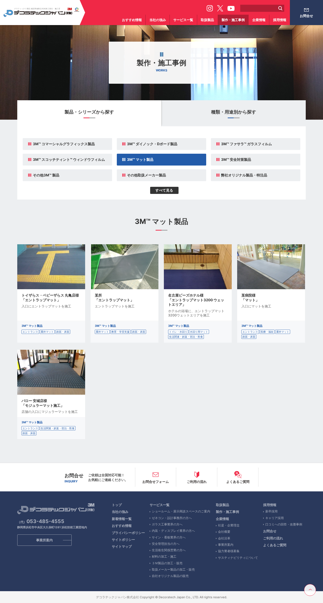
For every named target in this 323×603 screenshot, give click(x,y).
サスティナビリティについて (238, 557)
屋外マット (47, 331)
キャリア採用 (274, 518)
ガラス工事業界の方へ (167, 524)
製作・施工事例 (233, 20)
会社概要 (224, 531)
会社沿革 (224, 538)
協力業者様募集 (229, 551)
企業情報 (259, 20)
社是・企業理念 (229, 525)
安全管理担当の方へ (165, 544)
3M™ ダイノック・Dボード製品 (152, 144)
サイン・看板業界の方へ (169, 537)
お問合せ (306, 16)
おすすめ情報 (132, 20)
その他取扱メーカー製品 (146, 175)
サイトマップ (122, 546)
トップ (117, 505)
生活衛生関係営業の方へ (169, 550)
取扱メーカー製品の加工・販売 (173, 569)
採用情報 (279, 20)
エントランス (30, 331)
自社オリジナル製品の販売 (170, 576)
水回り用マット (199, 331)
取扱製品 (207, 20)
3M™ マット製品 (140, 159)
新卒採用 (271, 511)
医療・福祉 (267, 331)
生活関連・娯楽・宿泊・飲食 (186, 336)
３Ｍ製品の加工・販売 (167, 563)
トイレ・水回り (178, 331)
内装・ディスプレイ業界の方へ (173, 531)
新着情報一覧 (122, 519)
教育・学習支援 (120, 331)
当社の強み (157, 20)
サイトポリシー (123, 539)
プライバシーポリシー (128, 533)
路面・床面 (62, 331)
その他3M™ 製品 (46, 175)
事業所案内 (225, 544)
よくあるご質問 (274, 545)
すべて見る (164, 190)
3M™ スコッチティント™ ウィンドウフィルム (69, 159)
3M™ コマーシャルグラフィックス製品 (64, 144)
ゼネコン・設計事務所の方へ (172, 518)
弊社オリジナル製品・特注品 (244, 175)
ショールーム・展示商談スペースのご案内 (181, 511)
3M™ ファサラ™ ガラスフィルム (246, 144)
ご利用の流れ (273, 538)
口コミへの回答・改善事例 (283, 524)
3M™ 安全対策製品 (236, 159)
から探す (89, 112)
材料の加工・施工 (164, 556)
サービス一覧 (183, 20)
